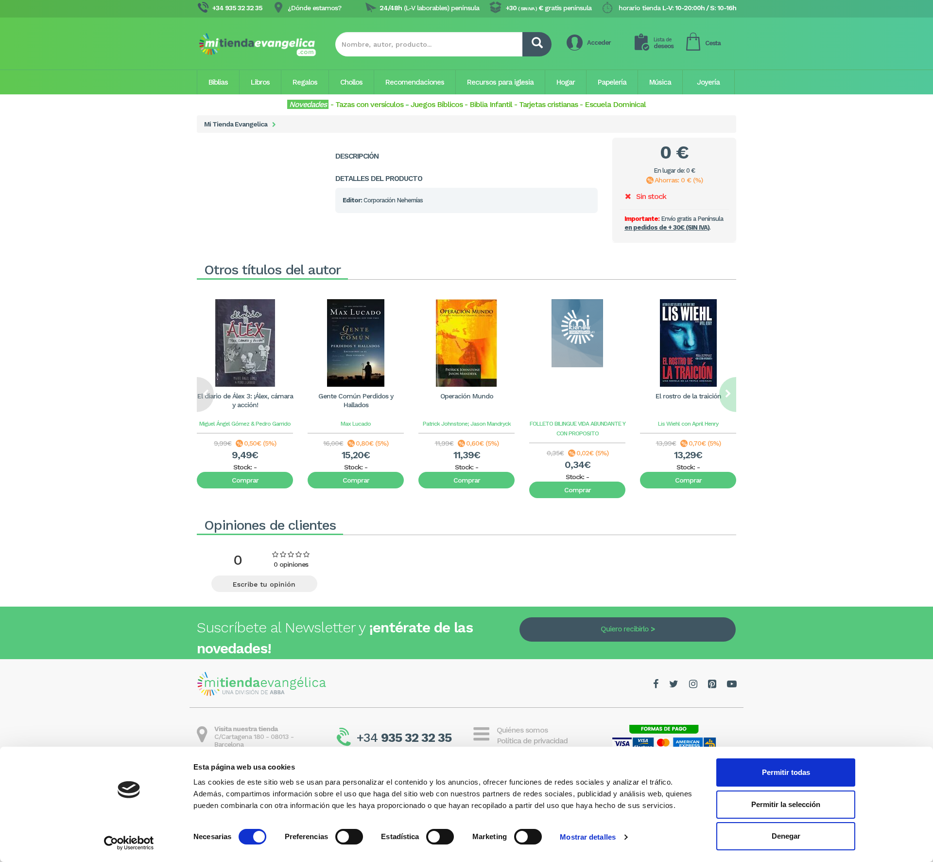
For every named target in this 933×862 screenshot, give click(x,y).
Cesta (713, 43)
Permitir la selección (785, 804)
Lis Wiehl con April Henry (688, 423)
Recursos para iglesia (500, 82)
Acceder (599, 42)
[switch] (349, 836)
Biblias (218, 82)
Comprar (245, 480)
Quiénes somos (522, 730)
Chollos (351, 82)
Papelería (612, 82)
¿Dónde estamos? (314, 8)
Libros (260, 82)
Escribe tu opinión (264, 584)
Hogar (565, 82)
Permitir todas (786, 772)
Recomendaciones (414, 82)
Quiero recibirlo (624, 629)
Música (660, 82)
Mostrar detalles (588, 837)
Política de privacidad (532, 740)
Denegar (786, 836)
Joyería (708, 82)
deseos (664, 43)
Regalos (305, 82)
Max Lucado (356, 423)
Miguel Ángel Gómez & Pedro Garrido (245, 423)
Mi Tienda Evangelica (235, 124)
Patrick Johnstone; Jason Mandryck (467, 423)
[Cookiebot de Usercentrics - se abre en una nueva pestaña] (129, 843)
